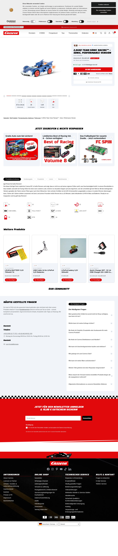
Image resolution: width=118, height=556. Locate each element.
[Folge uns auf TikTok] (65, 469)
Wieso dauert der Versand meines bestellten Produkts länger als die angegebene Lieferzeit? (89, 376)
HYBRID (42, 33)
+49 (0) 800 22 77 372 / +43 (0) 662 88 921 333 (17, 333)
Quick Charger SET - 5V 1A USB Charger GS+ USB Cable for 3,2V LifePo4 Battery (101, 271)
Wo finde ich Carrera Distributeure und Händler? (84, 339)
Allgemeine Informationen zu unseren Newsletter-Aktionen (88, 384)
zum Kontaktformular (12, 344)
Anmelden (87, 418)
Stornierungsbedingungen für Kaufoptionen (45, 494)
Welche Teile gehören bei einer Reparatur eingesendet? (87, 368)
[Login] (109, 33)
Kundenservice (25, 309)
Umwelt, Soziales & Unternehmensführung (11, 485)
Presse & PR (7, 495)
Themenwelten (73, 33)
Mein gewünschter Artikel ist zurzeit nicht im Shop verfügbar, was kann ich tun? (88, 315)
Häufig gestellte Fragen (73, 484)
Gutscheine (39, 506)
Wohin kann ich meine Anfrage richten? (81, 323)
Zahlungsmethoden (41, 484)
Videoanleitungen (71, 490)
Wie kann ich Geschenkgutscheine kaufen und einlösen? (87, 346)
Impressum (7, 498)
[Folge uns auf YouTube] (61, 469)
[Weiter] (69, 96)
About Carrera (8, 478)
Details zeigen (91, 21)
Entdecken (85, 33)
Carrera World (8, 489)
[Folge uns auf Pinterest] (56, 469)
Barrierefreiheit (8, 501)
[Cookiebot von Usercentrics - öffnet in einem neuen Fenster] (11, 21)
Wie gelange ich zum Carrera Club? (80, 353)
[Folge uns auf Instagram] (52, 469)
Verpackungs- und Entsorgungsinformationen (74, 511)
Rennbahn (32, 33)
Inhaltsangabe (28, 179)
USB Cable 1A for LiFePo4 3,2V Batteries (43, 271)
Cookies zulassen (103, 4)
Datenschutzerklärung (42, 498)
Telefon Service (101, 484)
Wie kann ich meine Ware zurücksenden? (82, 360)
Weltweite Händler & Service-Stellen (77, 492)
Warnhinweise (62, 179)
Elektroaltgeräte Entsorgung (74, 504)
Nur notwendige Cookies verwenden (103, 11)
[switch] (50, 21)
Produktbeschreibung (12, 179)
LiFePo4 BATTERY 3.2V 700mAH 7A (14, 271)
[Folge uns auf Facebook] (48, 469)
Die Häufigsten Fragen (78, 304)
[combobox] (48, 524)
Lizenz (51, 179)
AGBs (37, 501)
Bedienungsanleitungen (73, 487)
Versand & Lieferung (42, 487)
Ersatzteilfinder (70, 481)
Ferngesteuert (53, 33)
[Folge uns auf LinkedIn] (69, 469)
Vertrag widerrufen (41, 509)
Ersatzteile (40, 179)
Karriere (6, 492)
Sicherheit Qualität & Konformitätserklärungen (73, 500)
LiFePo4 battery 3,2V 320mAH (70, 271)
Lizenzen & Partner (10, 481)
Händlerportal (39, 504)
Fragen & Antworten (103, 478)
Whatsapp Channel (41, 481)
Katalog (67, 506)
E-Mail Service (101, 481)
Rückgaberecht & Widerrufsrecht (46, 490)
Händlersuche (70, 495)
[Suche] (101, 33)
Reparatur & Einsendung (73, 478)
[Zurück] (4, 96)
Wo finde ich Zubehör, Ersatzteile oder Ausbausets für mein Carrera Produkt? (88, 331)
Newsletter (38, 478)
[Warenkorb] (113, 33)
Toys (63, 33)
